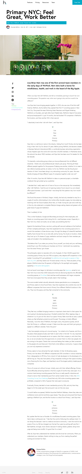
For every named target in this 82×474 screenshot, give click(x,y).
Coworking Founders (17, 107)
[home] (5, 2)
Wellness (14, 106)
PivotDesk (44, 275)
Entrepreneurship (16, 109)
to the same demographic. (42, 266)
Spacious (68, 270)
